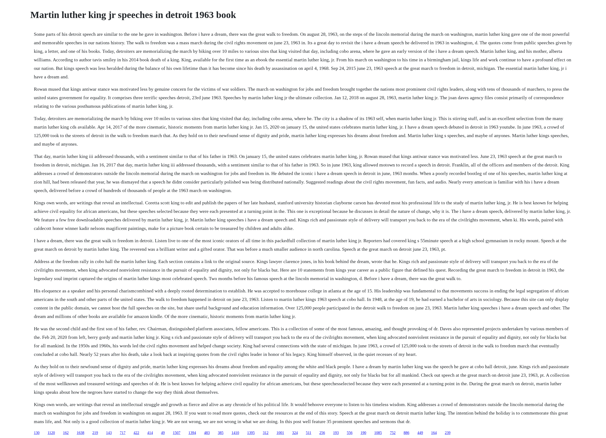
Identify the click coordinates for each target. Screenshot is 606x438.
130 (37, 433)
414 (150, 433)
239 (447, 433)
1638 (80, 433)
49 (163, 433)
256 (322, 433)
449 (420, 433)
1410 (235, 433)
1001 (280, 433)
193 (336, 433)
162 (66, 433)
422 (136, 433)
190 (363, 433)
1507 (176, 433)
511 (308, 433)
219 (95, 433)
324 (295, 433)
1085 (378, 433)
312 (265, 433)
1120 (51, 433)
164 (434, 433)
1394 (192, 433)
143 (109, 433)
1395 (251, 433)
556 (349, 433)
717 (122, 433)
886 (406, 433)
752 (393, 433)
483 (207, 433)
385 (220, 433)
